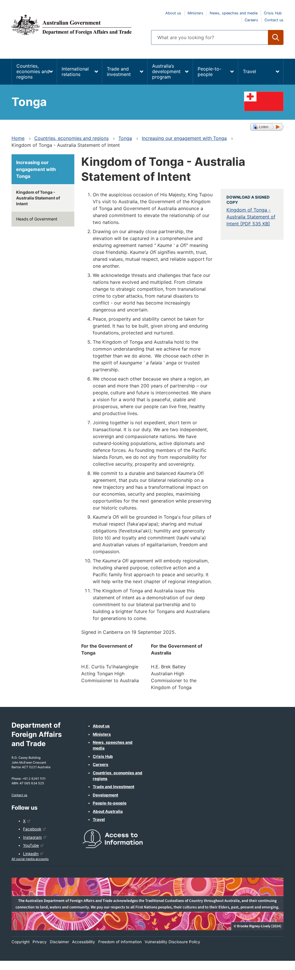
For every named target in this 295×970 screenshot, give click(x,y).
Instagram (32, 837)
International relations (75, 71)
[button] (266, 127)
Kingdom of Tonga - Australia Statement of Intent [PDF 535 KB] (250, 217)
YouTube (31, 845)
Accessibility (83, 941)
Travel (249, 71)
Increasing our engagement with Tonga (184, 138)
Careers (251, 20)
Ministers (195, 13)
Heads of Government (36, 218)
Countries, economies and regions (33, 71)
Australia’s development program (166, 71)
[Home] (78, 24)
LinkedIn (31, 853)
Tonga (125, 138)
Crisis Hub (273, 13)
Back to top (275, 962)
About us (173, 13)
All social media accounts (30, 859)
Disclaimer (59, 941)
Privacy (40, 941)
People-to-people (209, 71)
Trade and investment (119, 71)
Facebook (32, 829)
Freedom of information (120, 941)
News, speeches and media (234, 13)
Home (18, 138)
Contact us (273, 20)
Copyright (21, 941)
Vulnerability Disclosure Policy (172, 941)
